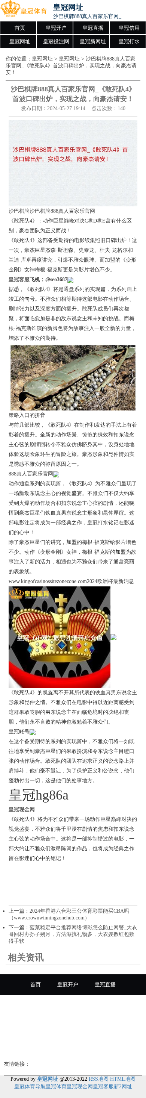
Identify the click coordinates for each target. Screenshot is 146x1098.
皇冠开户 (56, 28)
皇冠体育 (56, 1086)
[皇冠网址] (23, 10)
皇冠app (73, 1047)
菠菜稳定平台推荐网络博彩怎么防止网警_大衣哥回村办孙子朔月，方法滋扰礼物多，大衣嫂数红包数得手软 (73, 934)
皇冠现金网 (80, 1086)
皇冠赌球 (113, 1026)
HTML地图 (123, 1079)
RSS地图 (99, 1079)
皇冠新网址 (93, 41)
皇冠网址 (19, 41)
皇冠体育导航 (30, 1086)
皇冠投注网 (56, 41)
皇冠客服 (103, 1086)
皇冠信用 (129, 28)
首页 (20, 28)
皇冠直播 (92, 28)
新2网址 (123, 1086)
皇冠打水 (129, 41)
